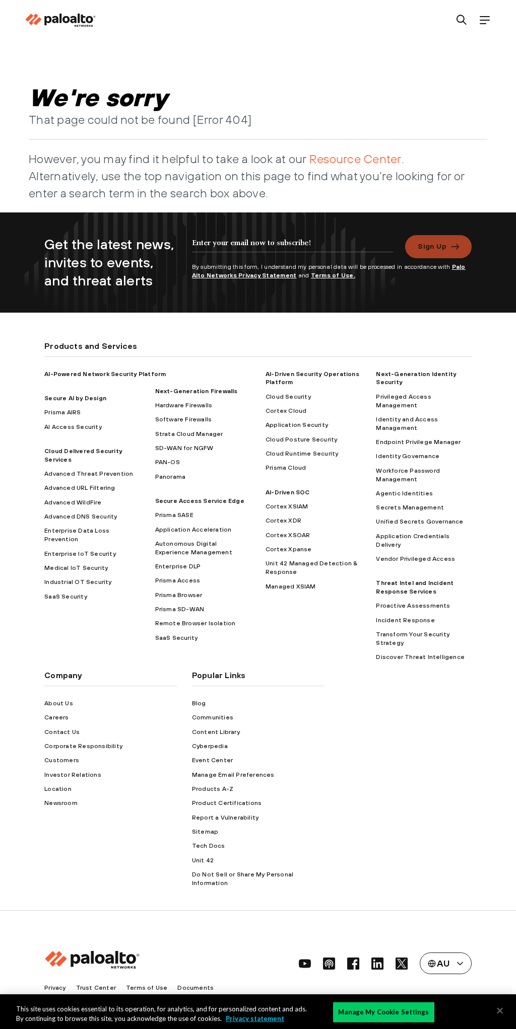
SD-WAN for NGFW (184, 448)
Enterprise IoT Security (80, 553)
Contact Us (62, 732)
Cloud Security (288, 396)
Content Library (216, 732)
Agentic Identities (404, 493)
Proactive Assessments (413, 605)
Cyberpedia (210, 746)
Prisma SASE (174, 515)
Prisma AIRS (62, 412)
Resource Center (355, 159)
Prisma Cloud (286, 467)
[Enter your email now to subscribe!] (293, 247)
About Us (58, 703)
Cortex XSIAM (287, 506)
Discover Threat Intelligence (420, 656)
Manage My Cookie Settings (383, 1012)
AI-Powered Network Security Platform (105, 374)
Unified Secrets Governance (419, 521)
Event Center (212, 760)
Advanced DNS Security (80, 516)
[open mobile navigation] (484, 20)
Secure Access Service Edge (199, 500)
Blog (199, 703)
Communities (212, 717)
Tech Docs (208, 845)
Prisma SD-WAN (180, 609)
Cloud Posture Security (301, 439)
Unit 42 (203, 860)
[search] (461, 20)
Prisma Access (178, 580)
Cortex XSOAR (288, 535)
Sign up (432, 246)
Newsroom (61, 802)
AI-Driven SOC (288, 492)
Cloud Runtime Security (302, 453)
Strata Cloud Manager (189, 433)
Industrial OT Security (77, 581)
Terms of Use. (333, 275)
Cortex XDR (283, 520)
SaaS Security (65, 596)
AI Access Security (73, 426)
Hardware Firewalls (184, 405)
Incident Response (405, 620)
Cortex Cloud (286, 410)
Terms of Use (146, 987)
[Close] (500, 1011)
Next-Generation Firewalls (196, 391)
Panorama (170, 476)
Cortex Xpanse (289, 549)
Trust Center (96, 987)
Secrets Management (410, 507)
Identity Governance (407, 456)
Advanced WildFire (72, 502)
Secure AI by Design (75, 398)
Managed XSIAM (291, 586)
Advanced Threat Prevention (88, 473)
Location (58, 788)
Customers (61, 760)
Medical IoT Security (76, 567)
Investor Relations (72, 774)
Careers (56, 717)
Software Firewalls (183, 419)
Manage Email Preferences (233, 774)
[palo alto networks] (60, 20)
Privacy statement (255, 1018)
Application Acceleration (193, 529)
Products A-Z (212, 788)
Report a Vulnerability (225, 817)
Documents (195, 987)
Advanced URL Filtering (79, 487)
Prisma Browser (179, 595)
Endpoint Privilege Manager (418, 442)
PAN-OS (167, 462)
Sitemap (205, 831)
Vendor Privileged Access (415, 558)
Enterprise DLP (178, 566)
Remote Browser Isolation (195, 623)
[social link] (305, 964)
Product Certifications (227, 802)
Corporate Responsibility (83, 746)
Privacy (55, 987)
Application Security (297, 424)
